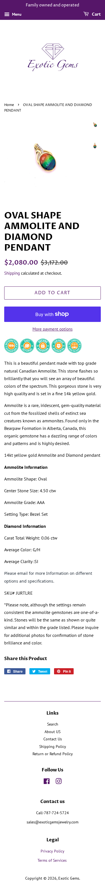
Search (52, 724)
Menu (16, 14)
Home (9, 105)
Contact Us (52, 738)
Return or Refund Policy (52, 753)
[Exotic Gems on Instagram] (58, 782)
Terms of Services (53, 860)
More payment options (52, 329)
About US (52, 731)
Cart (96, 14)
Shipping (12, 273)
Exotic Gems (68, 878)
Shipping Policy (52, 746)
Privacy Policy (52, 851)
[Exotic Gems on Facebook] (46, 782)
